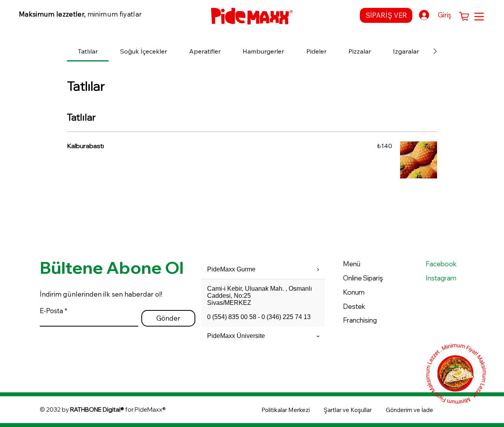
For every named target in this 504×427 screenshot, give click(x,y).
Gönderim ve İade (409, 410)
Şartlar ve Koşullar (348, 410)
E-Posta (51, 310)
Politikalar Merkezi (285, 410)
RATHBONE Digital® (97, 409)
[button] (464, 16)
